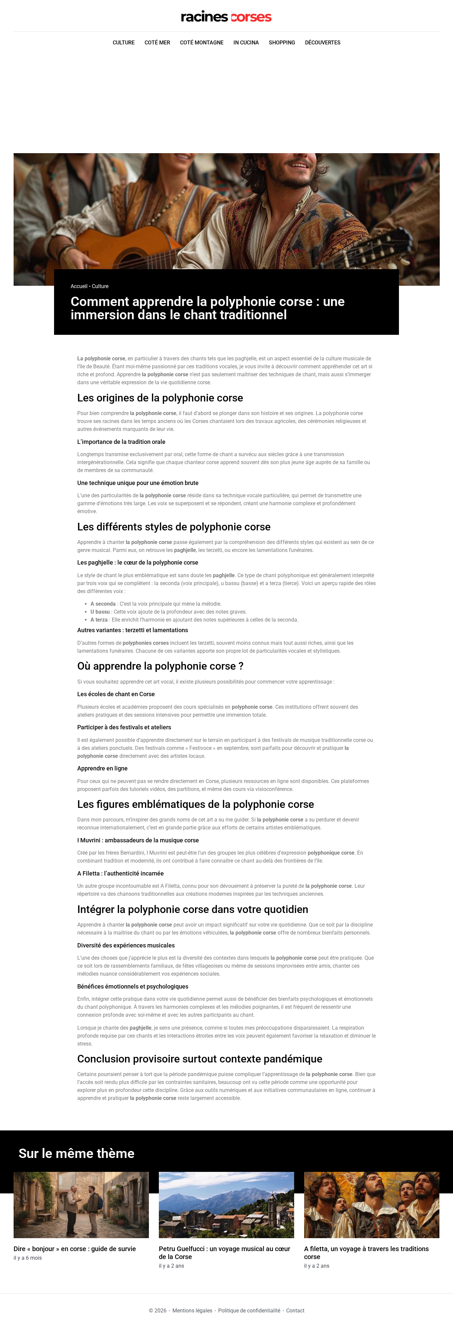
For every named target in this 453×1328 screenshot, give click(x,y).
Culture (124, 42)
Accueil (79, 286)
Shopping (282, 42)
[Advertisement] (226, 103)
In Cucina (246, 42)
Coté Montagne (202, 42)
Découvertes (323, 42)
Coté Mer (157, 42)
